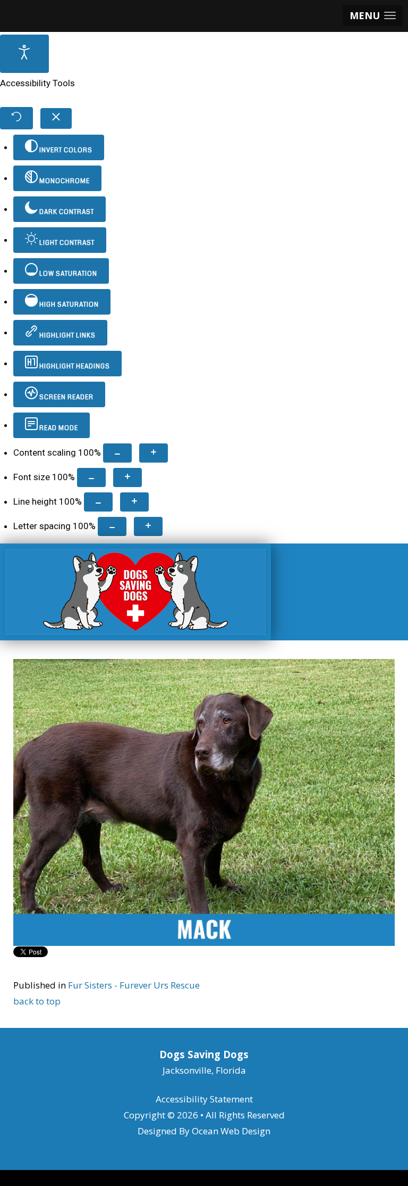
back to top (37, 1001)
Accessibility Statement (204, 1099)
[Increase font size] (127, 477)
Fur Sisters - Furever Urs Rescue (134, 985)
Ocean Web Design (231, 1131)
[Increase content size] (153, 453)
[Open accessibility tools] (24, 54)
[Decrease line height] (98, 502)
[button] (373, 15)
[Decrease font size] (91, 477)
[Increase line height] (134, 502)
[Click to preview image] (204, 801)
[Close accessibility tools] (56, 118)
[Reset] (16, 118)
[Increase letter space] (148, 526)
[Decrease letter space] (112, 526)
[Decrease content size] (117, 453)
